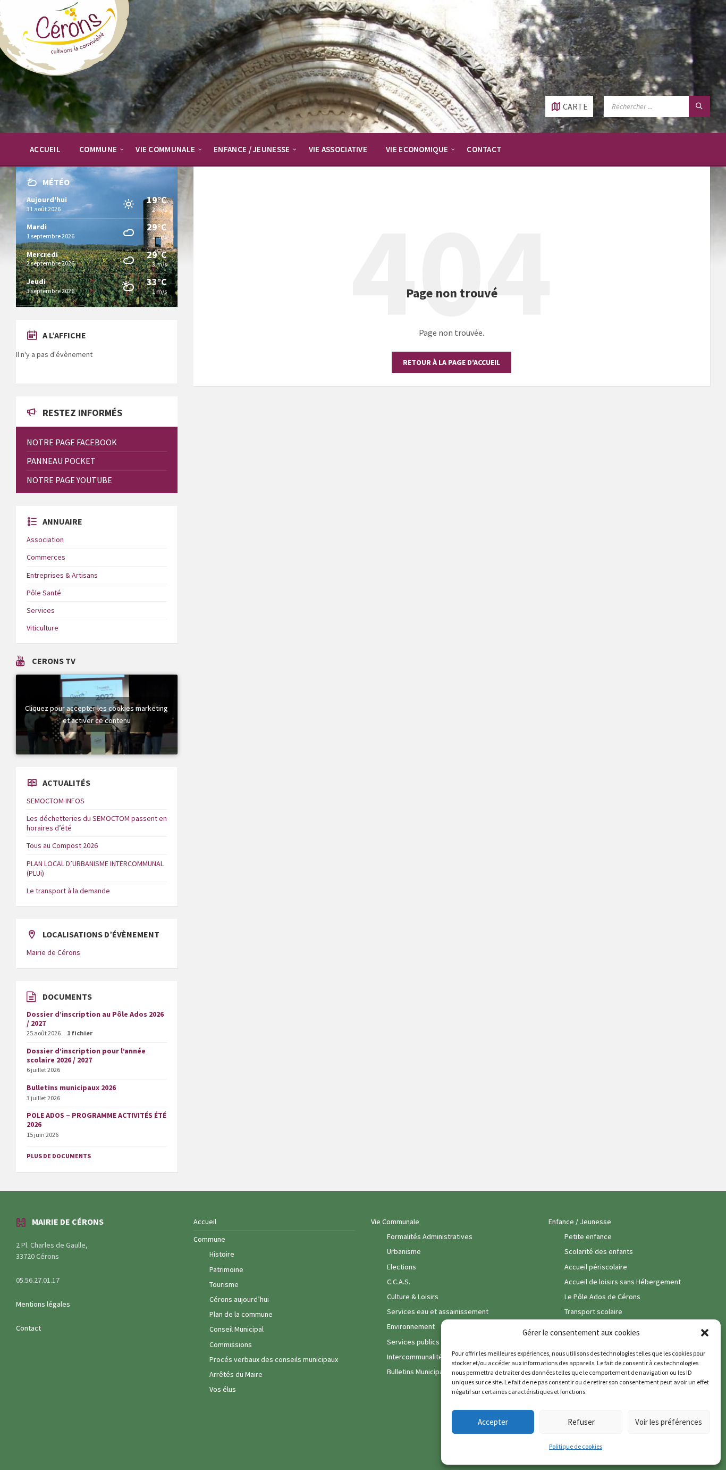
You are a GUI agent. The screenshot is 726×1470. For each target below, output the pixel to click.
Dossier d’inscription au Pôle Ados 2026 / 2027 (95, 1018)
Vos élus (222, 1389)
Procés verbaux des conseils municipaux (273, 1359)
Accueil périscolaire (595, 1267)
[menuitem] (45, 149)
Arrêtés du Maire (236, 1374)
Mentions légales (43, 1304)
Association (45, 539)
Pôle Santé (44, 592)
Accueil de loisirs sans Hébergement (622, 1281)
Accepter (493, 1422)
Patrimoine (226, 1269)
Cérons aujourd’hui (239, 1299)
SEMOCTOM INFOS (56, 800)
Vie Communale (395, 1221)
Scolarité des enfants (598, 1251)
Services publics (413, 1342)
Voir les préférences (668, 1422)
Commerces (46, 557)
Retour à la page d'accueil (451, 362)
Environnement (411, 1326)
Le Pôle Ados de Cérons (602, 1296)
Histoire (221, 1254)
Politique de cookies (575, 1446)
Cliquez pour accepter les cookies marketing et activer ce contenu (96, 714)
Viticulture (42, 628)
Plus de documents (59, 1156)
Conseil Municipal (236, 1329)
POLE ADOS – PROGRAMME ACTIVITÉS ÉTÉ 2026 (96, 1119)
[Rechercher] (699, 106)
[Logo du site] (69, 74)
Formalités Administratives (429, 1236)
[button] (704, 1332)
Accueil (204, 1221)
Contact (28, 1328)
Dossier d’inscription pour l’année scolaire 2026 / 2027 (86, 1055)
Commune (209, 1239)
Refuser (581, 1422)
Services (41, 610)
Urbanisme (404, 1251)
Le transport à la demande (68, 890)
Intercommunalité (415, 1356)
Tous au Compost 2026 (62, 845)
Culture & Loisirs (412, 1296)
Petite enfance (588, 1236)
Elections (401, 1267)
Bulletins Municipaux (418, 1371)
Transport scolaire (593, 1311)
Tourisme (224, 1284)
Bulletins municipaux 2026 (71, 1087)
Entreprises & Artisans (62, 575)
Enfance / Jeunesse (579, 1221)
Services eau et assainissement (437, 1311)
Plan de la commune (241, 1314)
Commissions (230, 1344)
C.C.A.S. (398, 1281)
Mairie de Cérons (53, 952)
